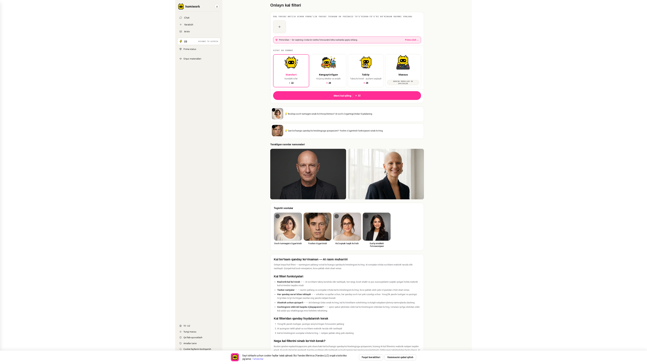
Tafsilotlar (258, 359)
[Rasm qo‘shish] (279, 26)
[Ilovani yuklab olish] (217, 6)
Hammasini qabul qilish (400, 357)
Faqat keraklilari (371, 357)
